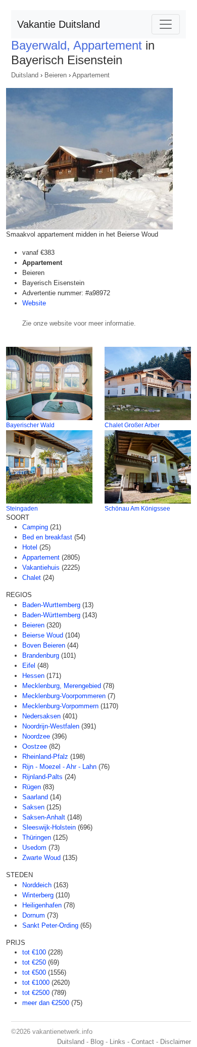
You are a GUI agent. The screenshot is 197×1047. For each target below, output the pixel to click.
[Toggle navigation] (166, 24)
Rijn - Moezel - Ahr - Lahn (59, 766)
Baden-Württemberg (51, 615)
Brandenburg (40, 655)
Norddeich (37, 885)
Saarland (35, 797)
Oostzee (34, 746)
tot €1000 (36, 982)
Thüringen (36, 837)
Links (117, 1041)
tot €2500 (36, 992)
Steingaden (22, 508)
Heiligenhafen (42, 905)
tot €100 (34, 952)
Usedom (34, 847)
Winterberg (38, 895)
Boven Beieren (43, 645)
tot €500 (34, 972)
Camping (35, 527)
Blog (97, 1041)
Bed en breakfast (47, 537)
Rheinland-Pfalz (45, 756)
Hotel (29, 547)
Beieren (55, 75)
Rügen (31, 787)
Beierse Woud (42, 635)
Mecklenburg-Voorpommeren (64, 696)
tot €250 (34, 962)
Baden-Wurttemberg (51, 605)
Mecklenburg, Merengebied (61, 686)
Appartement (91, 75)
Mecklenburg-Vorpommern (60, 706)
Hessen (33, 675)
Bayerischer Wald (30, 425)
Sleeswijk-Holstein (49, 827)
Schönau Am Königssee (137, 508)
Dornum (33, 915)
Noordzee (36, 736)
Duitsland (24, 75)
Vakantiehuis (41, 567)
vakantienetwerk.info (62, 1031)
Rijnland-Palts (42, 777)
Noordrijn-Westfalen (50, 726)
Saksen (33, 807)
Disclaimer (175, 1041)
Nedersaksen (41, 716)
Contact (142, 1041)
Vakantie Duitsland (58, 24)
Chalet (31, 577)
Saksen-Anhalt (43, 817)
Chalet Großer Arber (132, 425)
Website (34, 303)
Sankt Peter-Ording (50, 925)
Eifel (28, 665)
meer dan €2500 (45, 1003)
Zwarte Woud (41, 857)
